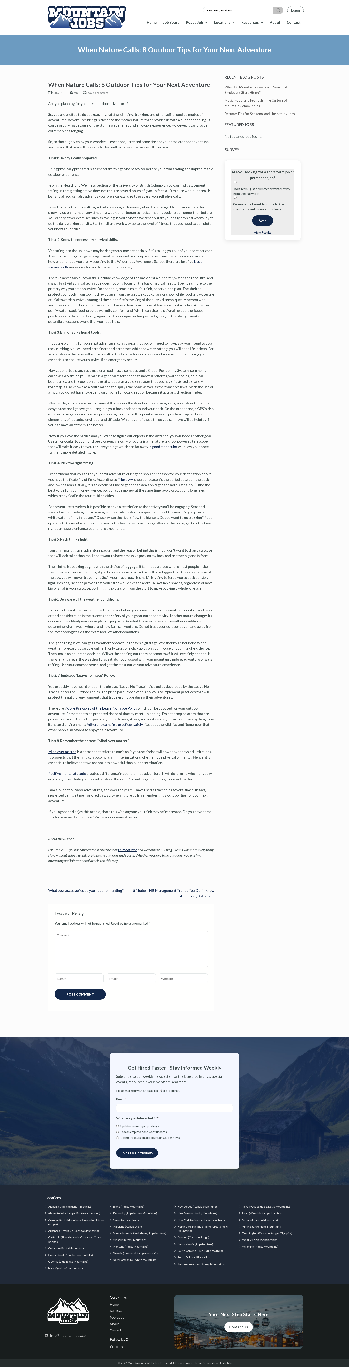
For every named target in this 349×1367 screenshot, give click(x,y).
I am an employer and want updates (143, 1132)
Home (152, 22)
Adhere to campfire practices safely (115, 724)
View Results (262, 232)
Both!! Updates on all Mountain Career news (150, 1137)
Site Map (227, 1363)
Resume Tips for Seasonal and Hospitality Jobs (260, 114)
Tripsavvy (125, 479)
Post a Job (194, 22)
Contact (294, 22)
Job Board (171, 22)
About (275, 22)
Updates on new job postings (139, 1126)
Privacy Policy (183, 1363)
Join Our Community (137, 1153)
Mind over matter (62, 751)
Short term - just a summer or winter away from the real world (261, 191)
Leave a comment (97, 92)
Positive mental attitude (67, 773)
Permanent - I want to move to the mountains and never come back (258, 206)
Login (295, 10)
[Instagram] (117, 1347)
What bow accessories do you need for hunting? (86, 890)
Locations (222, 22)
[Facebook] (112, 1347)
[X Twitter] (123, 1347)
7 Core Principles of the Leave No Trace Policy (101, 708)
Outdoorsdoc (127, 850)
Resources (250, 22)
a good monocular (163, 446)
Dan (75, 92)
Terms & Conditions (206, 1363)
